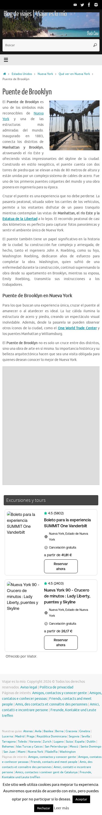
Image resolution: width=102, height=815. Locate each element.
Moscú (74, 747)
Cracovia (71, 731)
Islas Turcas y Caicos (29, 747)
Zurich (47, 742)
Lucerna (7, 736)
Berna (59, 731)
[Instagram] (96, 4)
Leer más (61, 808)
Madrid (20, 736)
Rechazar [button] (43, 808)
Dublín (91, 742)
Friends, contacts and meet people (54, 762)
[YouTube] (75, 4)
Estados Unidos (22, 74)
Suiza (69, 742)
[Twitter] (82, 4)
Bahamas (8, 747)
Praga (30, 736)
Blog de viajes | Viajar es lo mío (35, 14)
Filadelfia (51, 752)
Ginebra (84, 731)
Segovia (74, 736)
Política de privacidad (56, 687)
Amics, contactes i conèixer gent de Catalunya (46, 772)
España (79, 742)
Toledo (22, 742)
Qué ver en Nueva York (74, 74)
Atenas (28, 731)
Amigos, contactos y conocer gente (59, 693)
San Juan (9, 752)
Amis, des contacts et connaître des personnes (51, 704)
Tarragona (9, 742)
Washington (68, 752)
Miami (22, 752)
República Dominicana (52, 736)
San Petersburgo (56, 747)
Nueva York (45, 74)
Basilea (48, 731)
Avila (38, 731)
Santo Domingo (90, 747)
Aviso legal (28, 687)
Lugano (59, 742)
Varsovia (35, 742)
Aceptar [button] (81, 799)
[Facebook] (89, 4)
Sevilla (85, 736)
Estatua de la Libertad (19, 219)
